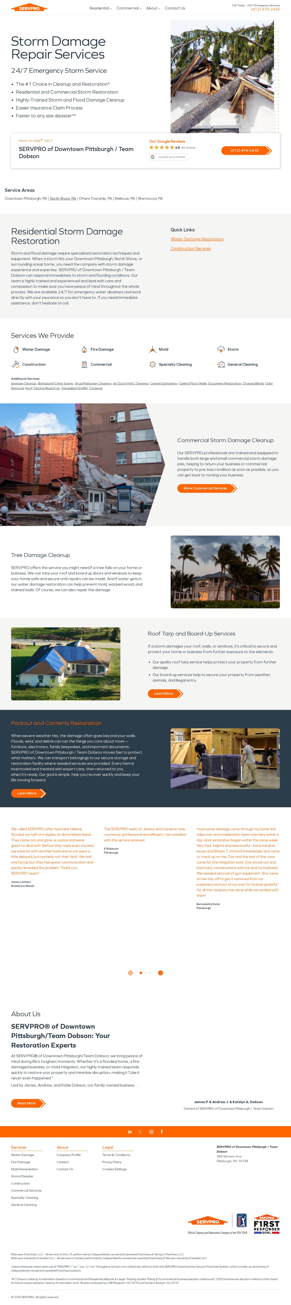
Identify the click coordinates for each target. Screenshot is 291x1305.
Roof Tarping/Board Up (42, 388)
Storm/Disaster (22, 1176)
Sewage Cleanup (23, 383)
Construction (20, 1183)
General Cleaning (24, 1205)
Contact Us (175, 8)
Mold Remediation (24, 1169)
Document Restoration (225, 383)
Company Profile (69, 1155)
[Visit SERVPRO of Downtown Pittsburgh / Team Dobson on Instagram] (151, 1132)
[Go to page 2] (145, 973)
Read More (26, 1103)
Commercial (128, 8)
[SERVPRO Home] (29, 7)
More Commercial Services (205, 488)
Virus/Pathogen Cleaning (93, 383)
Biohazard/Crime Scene (55, 383)
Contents (96, 388)
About (151, 8)
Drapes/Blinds (253, 383)
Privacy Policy (112, 1162)
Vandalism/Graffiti (74, 388)
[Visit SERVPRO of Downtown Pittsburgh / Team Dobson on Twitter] (140, 1131)
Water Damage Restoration (197, 238)
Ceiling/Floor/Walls (193, 383)
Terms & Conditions (116, 1155)
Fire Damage (20, 1162)
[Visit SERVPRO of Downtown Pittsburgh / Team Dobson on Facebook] (162, 1132)
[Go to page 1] (141, 973)
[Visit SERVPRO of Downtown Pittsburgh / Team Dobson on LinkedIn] (130, 1132)
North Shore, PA (63, 198)
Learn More (163, 693)
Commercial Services (26, 1190)
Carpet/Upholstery (164, 383)
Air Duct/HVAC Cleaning (130, 383)
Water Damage (22, 1155)
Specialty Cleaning (24, 1198)
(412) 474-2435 (265, 9)
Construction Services (191, 248)
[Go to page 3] (150, 973)
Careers (62, 1162)
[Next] (160, 972)
